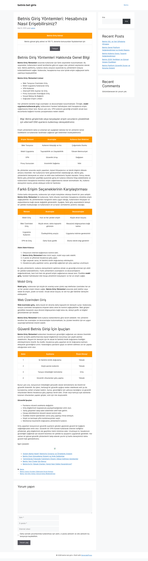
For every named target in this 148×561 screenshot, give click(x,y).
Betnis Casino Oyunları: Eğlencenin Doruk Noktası (36, 471)
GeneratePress (86, 555)
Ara (103, 17)
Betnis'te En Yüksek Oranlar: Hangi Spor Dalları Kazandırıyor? (47, 464)
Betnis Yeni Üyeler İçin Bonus (34, 461)
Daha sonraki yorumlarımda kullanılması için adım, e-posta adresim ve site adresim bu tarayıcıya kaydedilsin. (55, 535)
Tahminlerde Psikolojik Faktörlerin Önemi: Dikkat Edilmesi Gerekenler (50, 459)
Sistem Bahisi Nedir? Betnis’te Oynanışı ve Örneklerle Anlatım (47, 454)
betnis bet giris (27, 5)
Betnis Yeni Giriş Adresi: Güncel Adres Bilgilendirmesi (37, 474)
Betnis (126, 5)
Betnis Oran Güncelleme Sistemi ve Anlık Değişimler (44, 456)
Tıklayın (55, 49)
